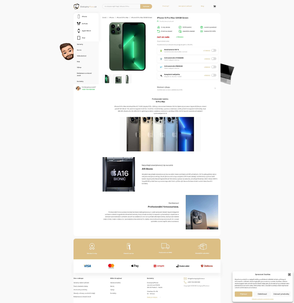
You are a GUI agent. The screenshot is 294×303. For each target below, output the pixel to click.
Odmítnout (262, 294)
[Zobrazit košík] (214, 6)
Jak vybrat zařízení (185, 6)
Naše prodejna (152, 297)
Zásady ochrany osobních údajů (262, 299)
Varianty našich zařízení (81, 283)
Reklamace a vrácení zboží (82, 297)
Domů (104, 17)
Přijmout (243, 294)
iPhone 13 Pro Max (122, 17)
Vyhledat (146, 6)
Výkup (112, 290)
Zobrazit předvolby (281, 294)
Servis (112, 286)
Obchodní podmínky (80, 290)
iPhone (111, 17)
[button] (289, 274)
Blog (202, 6)
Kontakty (113, 293)
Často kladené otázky (81, 286)
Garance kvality (115, 283)
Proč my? (166, 6)
